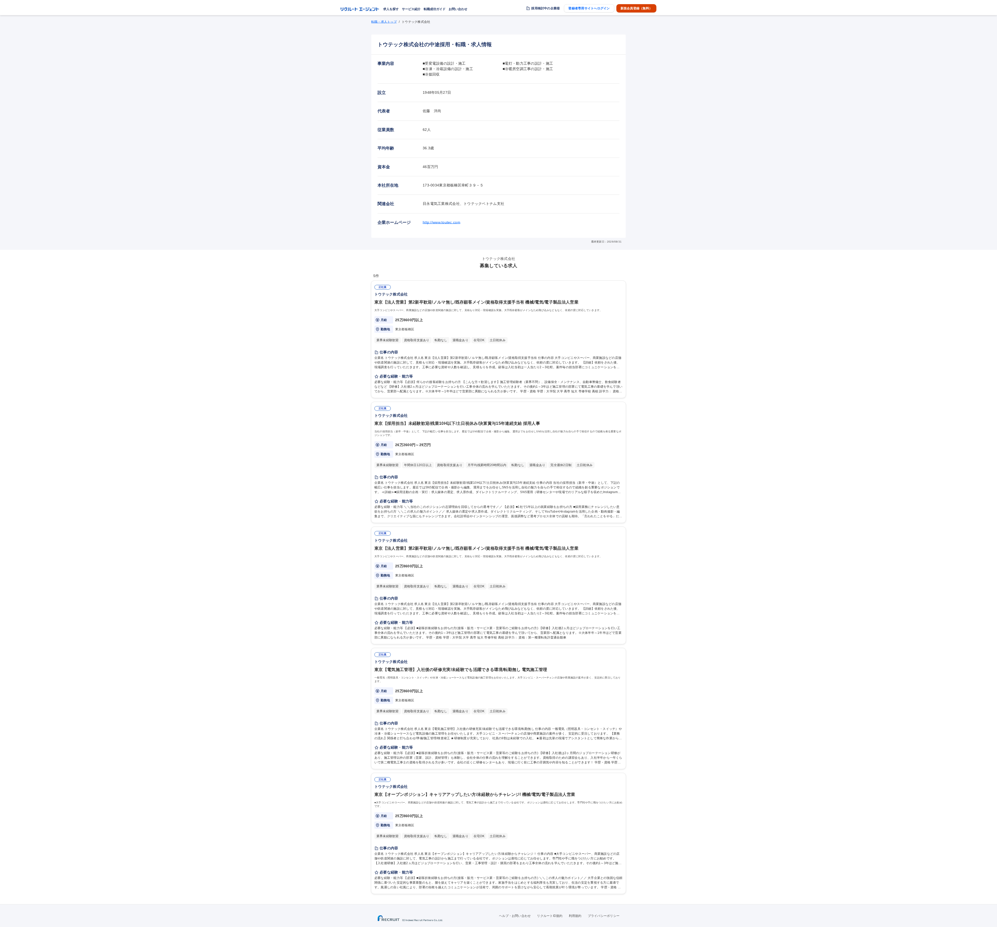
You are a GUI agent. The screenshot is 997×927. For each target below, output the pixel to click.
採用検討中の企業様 (545, 8)
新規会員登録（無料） (636, 8)
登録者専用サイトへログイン (589, 8)
